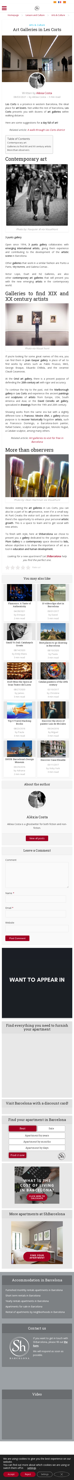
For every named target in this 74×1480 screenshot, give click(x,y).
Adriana (21, 770)
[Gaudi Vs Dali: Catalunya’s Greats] (19, 631)
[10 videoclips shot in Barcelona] (53, 592)
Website (9, 922)
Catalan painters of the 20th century (53, 683)
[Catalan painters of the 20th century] (53, 670)
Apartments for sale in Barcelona (24, 1306)
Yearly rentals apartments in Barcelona (27, 1301)
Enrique (21, 614)
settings (31, 1468)
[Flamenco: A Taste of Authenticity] (19, 592)
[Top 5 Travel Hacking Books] (19, 709)
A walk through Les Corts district (46, 129)
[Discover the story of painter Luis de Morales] (53, 709)
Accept (11, 1474)
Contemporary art (16, 142)
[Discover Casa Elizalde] (53, 748)
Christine (54, 693)
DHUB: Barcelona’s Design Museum (19, 761)
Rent (22, 1128)
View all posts (37, 838)
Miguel (54, 732)
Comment (11, 860)
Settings (45, 1474)
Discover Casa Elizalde (53, 759)
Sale (51, 1128)
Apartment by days (37, 1147)
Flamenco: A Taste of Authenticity (19, 605)
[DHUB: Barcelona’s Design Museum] (19, 748)
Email (9, 907)
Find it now (17, 1155)
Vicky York (54, 768)
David (55, 614)
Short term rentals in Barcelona (23, 1295)
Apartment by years (37, 1135)
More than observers (18, 149)
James (21, 693)
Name (9, 893)
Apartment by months (37, 1141)
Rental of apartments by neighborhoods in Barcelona (35, 1312)
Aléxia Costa (44, 93)
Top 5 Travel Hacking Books (19, 722)
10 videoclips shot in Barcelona (53, 605)
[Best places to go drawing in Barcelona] (53, 631)
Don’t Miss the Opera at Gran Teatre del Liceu (19, 683)
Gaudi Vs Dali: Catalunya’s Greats (19, 644)
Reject (28, 1474)
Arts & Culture (37, 25)
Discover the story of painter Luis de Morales (53, 722)
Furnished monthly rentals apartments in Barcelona (34, 1290)
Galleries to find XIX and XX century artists (29, 146)
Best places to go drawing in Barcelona (53, 644)
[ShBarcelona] (37, 7)
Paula (55, 654)
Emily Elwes (21, 653)
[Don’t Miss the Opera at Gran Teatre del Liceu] (19, 670)
